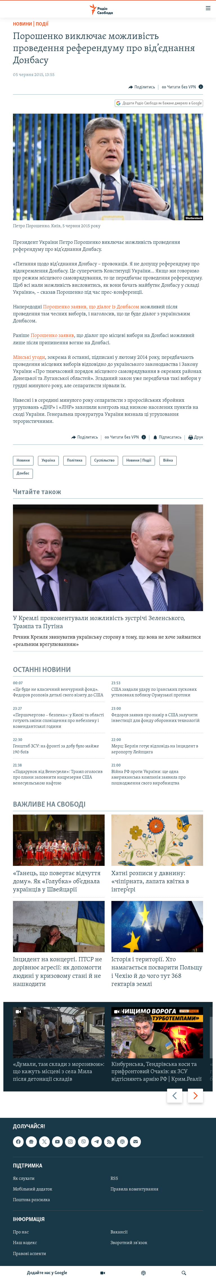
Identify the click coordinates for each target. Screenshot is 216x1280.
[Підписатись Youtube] (57, 1141)
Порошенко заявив (52, 335)
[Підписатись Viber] (83, 1141)
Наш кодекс (25, 1243)
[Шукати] (184, 1273)
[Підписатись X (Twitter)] (44, 1141)
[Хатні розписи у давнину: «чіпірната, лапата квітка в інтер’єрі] (157, 840)
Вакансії (119, 1232)
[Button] (142, 87)
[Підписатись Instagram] (70, 1141)
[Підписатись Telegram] (96, 1141)
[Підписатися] (135, 1141)
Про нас (21, 1232)
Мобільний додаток (32, 1189)
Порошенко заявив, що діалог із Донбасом (91, 307)
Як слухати (24, 1178)
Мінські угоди (29, 357)
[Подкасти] (143, 1273)
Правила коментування (134, 1189)
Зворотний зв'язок (129, 1243)
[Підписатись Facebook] (18, 1141)
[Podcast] (122, 1141)
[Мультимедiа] (102, 1273)
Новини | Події (30, 24)
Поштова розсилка (31, 1200)
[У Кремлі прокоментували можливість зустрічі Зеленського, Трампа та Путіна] (108, 557)
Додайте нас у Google (47, 1273)
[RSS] (109, 1141)
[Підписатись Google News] (31, 1141)
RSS (114, 1178)
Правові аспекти (29, 1253)
